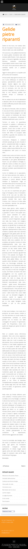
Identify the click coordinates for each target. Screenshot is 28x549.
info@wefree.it (6, 533)
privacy (10, 547)
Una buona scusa (6, 487)
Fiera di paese (5, 501)
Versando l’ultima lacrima (8, 478)
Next (22, 466)
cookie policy (16, 547)
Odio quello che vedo (7, 484)
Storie (10, 14)
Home (5, 14)
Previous (6, 466)
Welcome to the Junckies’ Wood (10, 475)
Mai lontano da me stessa (9, 490)
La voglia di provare (7, 495)
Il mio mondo (5, 498)
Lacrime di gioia (6, 492)
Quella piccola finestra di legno (10, 481)
